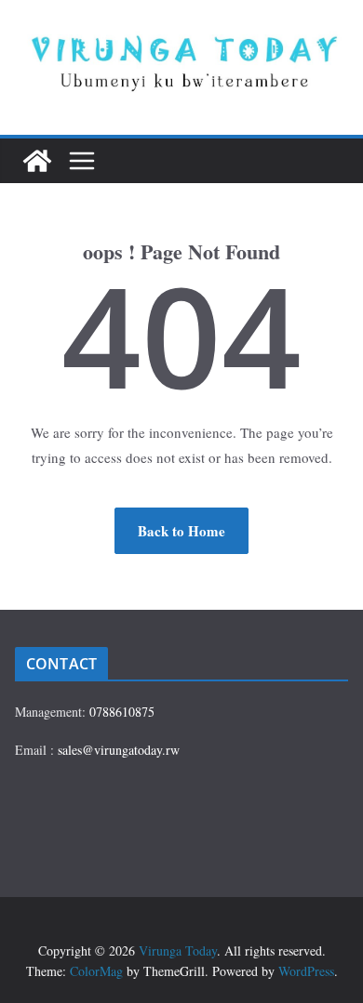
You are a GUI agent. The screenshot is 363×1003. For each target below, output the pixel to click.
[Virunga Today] (37, 161)
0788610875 (122, 711)
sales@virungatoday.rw (119, 750)
